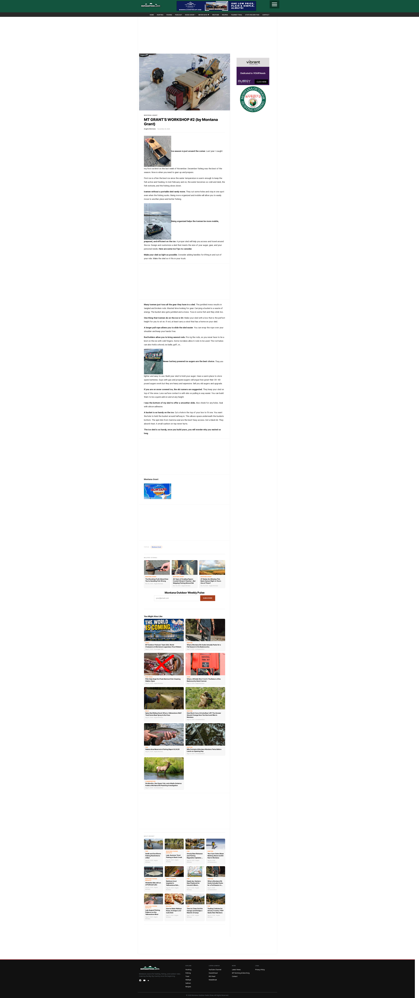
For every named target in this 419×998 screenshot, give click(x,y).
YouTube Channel (215, 969)
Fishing (169, 15)
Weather (215, 15)
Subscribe (207, 598)
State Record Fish (252, 15)
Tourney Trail (236, 15)
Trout (187, 976)
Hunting (160, 15)
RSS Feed (212, 976)
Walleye (188, 980)
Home (152, 15)
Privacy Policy (260, 969)
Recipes (225, 15)
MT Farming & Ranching (241, 973)
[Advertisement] (207, 35)
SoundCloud (213, 973)
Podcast (178, 15)
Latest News (236, 969)
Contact (265, 15)
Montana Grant (151, 115)
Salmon (188, 983)
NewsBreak (213, 980)
